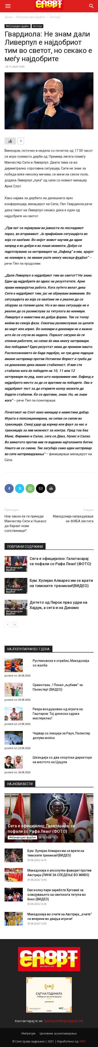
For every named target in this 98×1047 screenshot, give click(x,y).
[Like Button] (10, 141)
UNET (82, 1041)
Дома (8, 17)
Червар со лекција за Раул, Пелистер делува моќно (61, 735)
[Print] (51, 488)
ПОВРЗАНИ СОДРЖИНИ (25, 546)
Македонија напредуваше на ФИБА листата (73, 518)
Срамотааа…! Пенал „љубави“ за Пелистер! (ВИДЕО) (58, 687)
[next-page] (15, 624)
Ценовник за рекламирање (58, 1033)
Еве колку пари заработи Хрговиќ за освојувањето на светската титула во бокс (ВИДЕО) (56, 894)
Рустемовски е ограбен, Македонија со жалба (61, 663)
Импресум (28, 1033)
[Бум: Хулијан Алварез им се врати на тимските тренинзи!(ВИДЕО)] (16, 586)
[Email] (40, 488)
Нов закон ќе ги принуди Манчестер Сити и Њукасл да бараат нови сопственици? (25, 523)
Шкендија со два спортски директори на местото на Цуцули (62, 760)
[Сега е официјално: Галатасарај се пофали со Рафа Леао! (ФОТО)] (16, 564)
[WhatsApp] (30, 488)
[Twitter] (19, 488)
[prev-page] (7, 624)
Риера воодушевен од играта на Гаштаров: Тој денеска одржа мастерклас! (58, 713)
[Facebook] (9, 488)
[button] (7, 6)
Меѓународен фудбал (31, 17)
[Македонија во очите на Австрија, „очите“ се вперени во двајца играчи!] (14, 919)
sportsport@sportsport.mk (63, 1021)
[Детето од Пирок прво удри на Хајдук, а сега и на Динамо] (16, 608)
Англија (55, 17)
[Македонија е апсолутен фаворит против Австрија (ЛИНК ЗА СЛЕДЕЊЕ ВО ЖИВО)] (14, 875)
